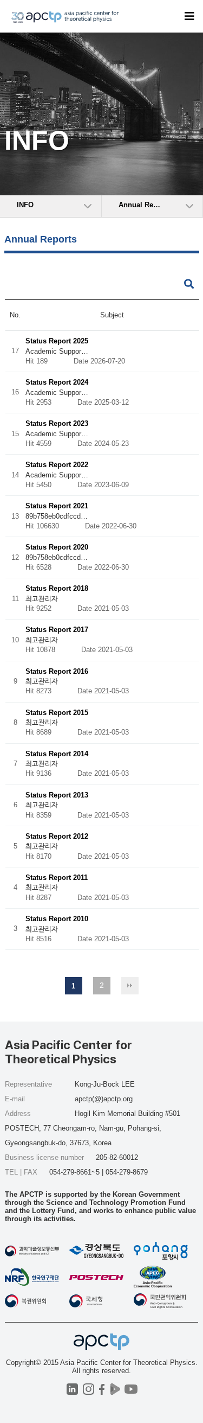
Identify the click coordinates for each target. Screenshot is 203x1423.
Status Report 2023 (56, 424)
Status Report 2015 (56, 713)
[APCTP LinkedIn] (72, 1389)
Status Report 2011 (56, 877)
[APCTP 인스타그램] (88, 1389)
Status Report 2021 (56, 506)
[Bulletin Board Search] (189, 284)
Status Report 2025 (56, 341)
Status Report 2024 (56, 383)
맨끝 (130, 985)
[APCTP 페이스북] (102, 1389)
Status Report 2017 (56, 630)
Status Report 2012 (56, 836)
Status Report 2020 (56, 548)
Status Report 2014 (56, 754)
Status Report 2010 (56, 919)
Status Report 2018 (56, 589)
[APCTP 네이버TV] (115, 1389)
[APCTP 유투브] (131, 1389)
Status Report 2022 (56, 465)
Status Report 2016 (56, 671)
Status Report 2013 (56, 795)
